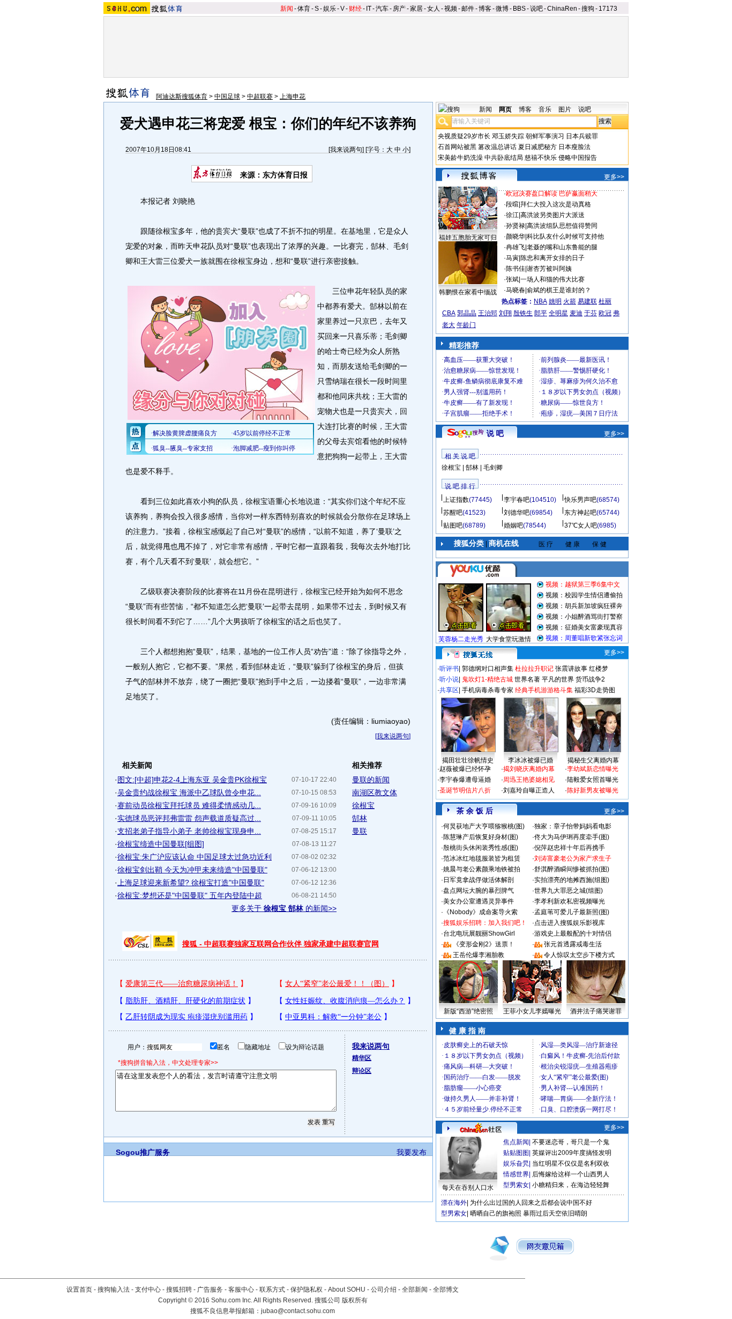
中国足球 (227, 96)
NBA (540, 301)
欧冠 (605, 313)
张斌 (512, 279)
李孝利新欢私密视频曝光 (569, 901)
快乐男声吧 (580, 499)
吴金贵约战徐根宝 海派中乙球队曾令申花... (189, 792)
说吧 (536, 8)
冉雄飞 (515, 247)
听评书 (449, 668)
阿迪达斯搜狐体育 (181, 96)
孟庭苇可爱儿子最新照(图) (571, 912)
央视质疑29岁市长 (464, 136)
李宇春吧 (516, 499)
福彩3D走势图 (594, 690)
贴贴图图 (516, 1153)
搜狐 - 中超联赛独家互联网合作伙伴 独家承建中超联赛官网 (280, 943)
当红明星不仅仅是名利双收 (570, 1163)
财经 (355, 8)
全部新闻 (415, 1289)
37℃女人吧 (580, 525)
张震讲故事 (571, 668)
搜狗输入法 (114, 1289)
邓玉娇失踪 (508, 136)
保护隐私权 (306, 1289)
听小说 (449, 679)
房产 (399, 8)
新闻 (286, 8)
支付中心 (148, 1289)
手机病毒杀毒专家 (487, 690)
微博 (502, 8)
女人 (433, 8)
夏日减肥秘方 (537, 147)
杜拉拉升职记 (534, 668)
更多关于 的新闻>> (284, 908)
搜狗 (587, 8)
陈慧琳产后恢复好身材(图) (480, 837)
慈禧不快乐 (541, 157)
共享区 (449, 690)
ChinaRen (562, 8)
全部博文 (446, 1289)
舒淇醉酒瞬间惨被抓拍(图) (571, 869)
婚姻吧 (513, 525)
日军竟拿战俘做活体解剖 (478, 880)
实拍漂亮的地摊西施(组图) (571, 880)
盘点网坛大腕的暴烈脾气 (478, 890)
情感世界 (516, 1174)
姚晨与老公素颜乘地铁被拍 (481, 869)
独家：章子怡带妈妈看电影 (572, 826)
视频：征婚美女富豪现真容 (584, 627)
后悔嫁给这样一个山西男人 (570, 1174)
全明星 (558, 313)
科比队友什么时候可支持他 (565, 236)
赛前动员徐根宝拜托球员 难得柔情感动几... (189, 805)
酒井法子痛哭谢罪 (596, 1011)
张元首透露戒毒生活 (573, 944)
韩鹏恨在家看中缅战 (468, 292)
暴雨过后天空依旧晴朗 (555, 1213)
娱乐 (329, 8)
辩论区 (361, 1071)
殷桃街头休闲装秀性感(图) (480, 847)
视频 (450, 8)
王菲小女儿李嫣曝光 (532, 1011)
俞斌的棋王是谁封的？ (559, 290)
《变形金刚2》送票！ (483, 944)
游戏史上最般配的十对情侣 (572, 933)
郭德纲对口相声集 (487, 668)
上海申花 (292, 96)
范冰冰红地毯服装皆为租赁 (481, 858)
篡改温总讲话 (497, 147)
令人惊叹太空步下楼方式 (579, 955)
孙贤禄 (515, 225)
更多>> (614, 177)
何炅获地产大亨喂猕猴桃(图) (484, 826)
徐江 (512, 215)
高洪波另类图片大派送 (552, 215)
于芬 (590, 313)
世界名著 (527, 679)
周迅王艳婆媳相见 (529, 779)
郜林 (359, 818)
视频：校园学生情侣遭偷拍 (584, 595)
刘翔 (505, 313)
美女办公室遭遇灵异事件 (478, 901)
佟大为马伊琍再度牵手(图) (571, 837)
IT (368, 8)
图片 (564, 109)
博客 (485, 8)
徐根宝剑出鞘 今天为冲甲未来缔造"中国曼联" (192, 869)
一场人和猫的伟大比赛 (552, 279)
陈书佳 (515, 268)
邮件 (467, 8)
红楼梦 (598, 668)
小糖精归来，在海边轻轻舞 (570, 1185)
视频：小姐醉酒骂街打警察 (584, 616)
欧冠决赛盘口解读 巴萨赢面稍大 (551, 193)
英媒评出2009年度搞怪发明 (571, 1153)
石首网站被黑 (457, 147)
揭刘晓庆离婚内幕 (529, 769)
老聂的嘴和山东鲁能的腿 (562, 247)
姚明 (555, 301)
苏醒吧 (452, 512)
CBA (448, 313)
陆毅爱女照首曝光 (592, 779)
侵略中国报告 (577, 157)
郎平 (540, 313)
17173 (608, 8)
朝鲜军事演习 (545, 136)
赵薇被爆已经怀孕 (465, 769)
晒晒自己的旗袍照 (495, 1213)
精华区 (361, 1058)
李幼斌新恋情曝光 (592, 769)
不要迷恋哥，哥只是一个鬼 (570, 1142)
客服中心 (241, 1289)
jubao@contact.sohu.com (298, 1311)
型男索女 (516, 1185)
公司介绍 (384, 1289)
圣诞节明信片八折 (465, 790)
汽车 (382, 8)
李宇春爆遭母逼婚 (465, 779)
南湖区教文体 (374, 792)
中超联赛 (260, 96)
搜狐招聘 (179, 1289)
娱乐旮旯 (516, 1163)
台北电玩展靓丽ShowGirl (479, 933)
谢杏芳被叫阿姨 (549, 268)
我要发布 (412, 1152)
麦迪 (576, 313)
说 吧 (495, 433)
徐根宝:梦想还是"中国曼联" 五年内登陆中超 (189, 895)
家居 (416, 8)
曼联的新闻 (371, 779)
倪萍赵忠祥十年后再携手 (569, 847)
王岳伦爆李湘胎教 (478, 955)
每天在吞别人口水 (468, 1187)
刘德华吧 (516, 512)
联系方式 (272, 1289)
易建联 (587, 301)
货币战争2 (590, 679)
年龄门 (466, 325)
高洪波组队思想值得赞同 (562, 225)
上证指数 (456, 499)
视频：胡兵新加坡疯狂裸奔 (584, 606)
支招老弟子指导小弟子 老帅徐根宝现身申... (189, 831)
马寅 (512, 258)
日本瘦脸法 (574, 147)
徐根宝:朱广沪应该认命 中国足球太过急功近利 (194, 857)
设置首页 (79, 1289)
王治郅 (487, 313)
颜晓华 (515, 236)
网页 (505, 109)
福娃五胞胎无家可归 (468, 237)
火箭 (569, 301)
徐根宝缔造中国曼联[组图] (160, 844)
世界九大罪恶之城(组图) (568, 890)
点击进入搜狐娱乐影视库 (569, 923)
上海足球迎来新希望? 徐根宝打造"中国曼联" (190, 882)
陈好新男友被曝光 (592, 790)
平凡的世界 (558, 679)
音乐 (545, 109)
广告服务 (210, 1289)
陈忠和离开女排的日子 (552, 258)
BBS (519, 8)
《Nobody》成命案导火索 (480, 912)
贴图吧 (452, 525)
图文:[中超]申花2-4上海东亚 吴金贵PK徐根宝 (192, 779)
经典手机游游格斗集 (544, 690)
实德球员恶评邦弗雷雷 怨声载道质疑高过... (189, 818)
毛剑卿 (493, 467)
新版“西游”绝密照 (468, 1011)
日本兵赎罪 (582, 136)
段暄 (512, 204)
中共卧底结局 (503, 157)
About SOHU (346, 1289)
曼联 (359, 831)
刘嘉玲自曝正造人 (529, 790)
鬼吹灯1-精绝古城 (487, 679)
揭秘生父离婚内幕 (593, 760)
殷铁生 (523, 313)
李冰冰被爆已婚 (530, 760)
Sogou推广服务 (143, 1152)
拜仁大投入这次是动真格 (555, 204)
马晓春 (515, 290)
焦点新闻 (516, 1142)
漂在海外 (454, 1202)
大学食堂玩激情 (508, 639)
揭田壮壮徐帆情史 (468, 760)
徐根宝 (363, 805)
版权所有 (355, 1300)
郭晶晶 (466, 313)
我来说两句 (346, 149)
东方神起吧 (580, 512)
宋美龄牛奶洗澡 (460, 157)
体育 (303, 8)
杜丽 (605, 301)
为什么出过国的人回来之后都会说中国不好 (531, 1202)
